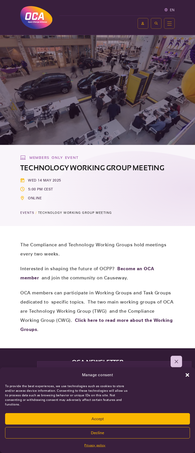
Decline (97, 433)
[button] (187, 375)
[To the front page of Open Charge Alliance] (36, 17)
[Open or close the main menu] (169, 23)
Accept (97, 419)
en (172, 10)
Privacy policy (94, 445)
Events (27, 213)
